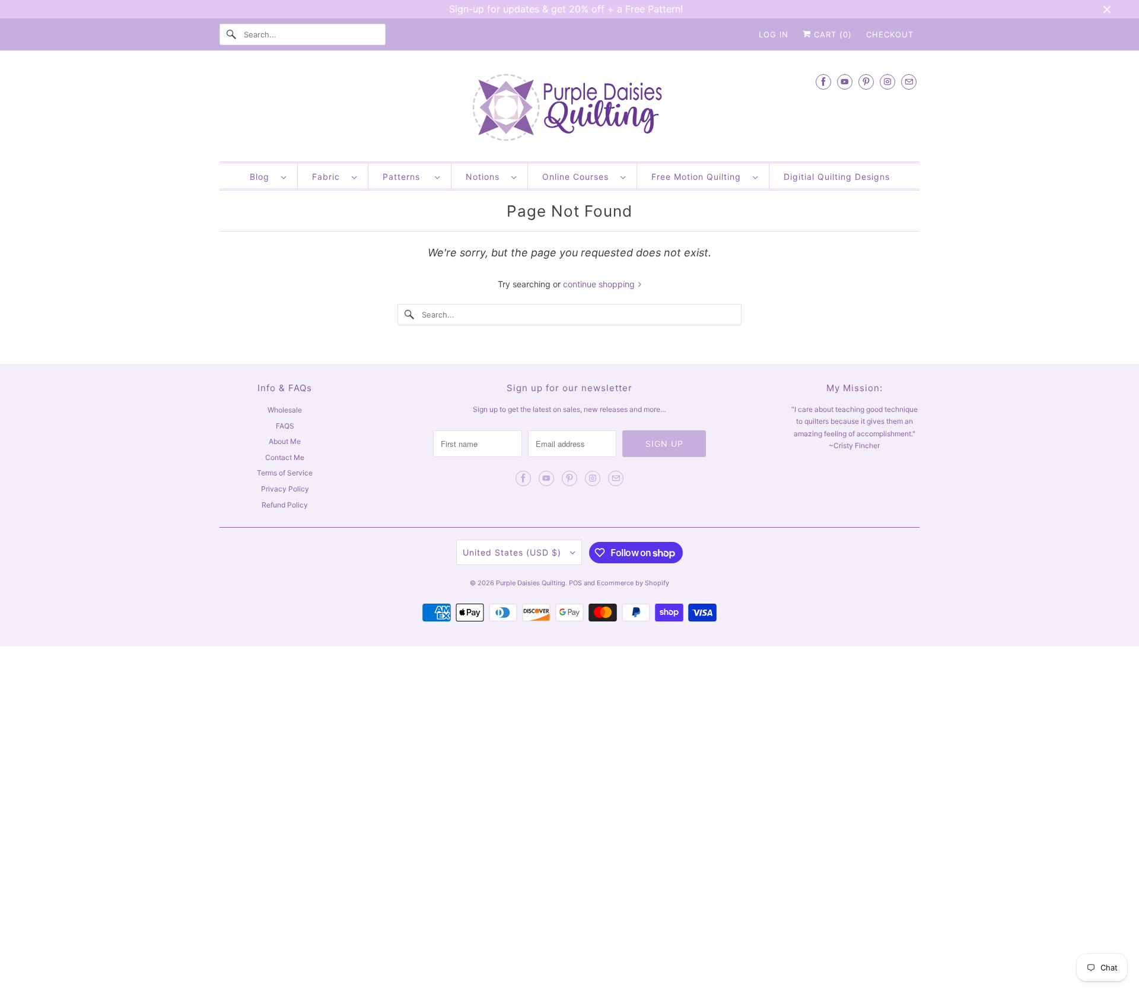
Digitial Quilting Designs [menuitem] (837, 177)
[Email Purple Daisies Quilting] (909, 81)
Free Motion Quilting (699, 177)
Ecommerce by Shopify (633, 583)
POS (575, 583)
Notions (485, 177)
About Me (285, 441)
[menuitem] (268, 176)
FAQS (285, 425)
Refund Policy (285, 504)
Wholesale (285, 409)
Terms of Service (285, 472)
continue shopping (600, 284)
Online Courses (578, 177)
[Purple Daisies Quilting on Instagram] (887, 81)
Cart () (831, 34)
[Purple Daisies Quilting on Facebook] (823, 81)
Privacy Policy (285, 488)
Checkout (890, 34)
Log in (773, 34)
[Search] (231, 34)
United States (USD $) (513, 552)
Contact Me (284, 457)
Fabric (329, 177)
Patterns (406, 177)
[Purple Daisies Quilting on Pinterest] (866, 81)
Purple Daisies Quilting (530, 583)
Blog (262, 177)
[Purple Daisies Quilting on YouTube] (844, 81)
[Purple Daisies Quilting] (569, 109)
